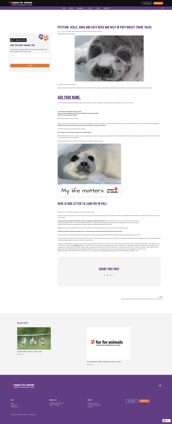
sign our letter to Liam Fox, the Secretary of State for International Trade (89, 136)
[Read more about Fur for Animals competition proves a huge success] (108, 343)
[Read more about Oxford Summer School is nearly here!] (34, 338)
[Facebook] (104, 275)
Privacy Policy (14, 406)
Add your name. (69, 97)
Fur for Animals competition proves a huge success (104, 362)
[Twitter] (107, 275)
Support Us (14, 405)
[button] (147, 3)
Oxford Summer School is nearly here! (29, 352)
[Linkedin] (110, 275)
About (12, 403)
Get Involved (131, 401)
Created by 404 (32, 414)
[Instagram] (160, 386)
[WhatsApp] (113, 275)
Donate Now (144, 401)
